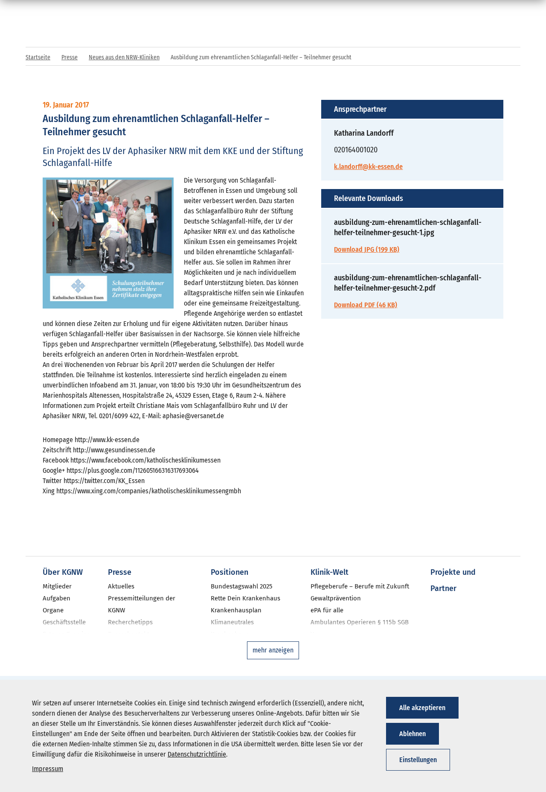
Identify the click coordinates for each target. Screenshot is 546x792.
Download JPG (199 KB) (366, 249)
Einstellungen (418, 760)
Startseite (38, 57)
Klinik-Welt (330, 572)
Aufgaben (56, 598)
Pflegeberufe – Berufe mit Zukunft (360, 586)
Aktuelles (121, 586)
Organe (53, 610)
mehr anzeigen (273, 650)
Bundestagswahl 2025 (242, 586)
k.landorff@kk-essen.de (368, 167)
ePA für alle (327, 610)
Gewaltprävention (336, 598)
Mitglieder (57, 586)
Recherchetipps (130, 622)
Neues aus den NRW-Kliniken (124, 57)
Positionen (229, 572)
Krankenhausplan (236, 610)
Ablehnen (412, 734)
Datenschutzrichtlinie (197, 754)
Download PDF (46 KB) (365, 305)
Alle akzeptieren (422, 708)
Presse (69, 57)
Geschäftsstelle (64, 622)
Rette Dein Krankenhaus (245, 598)
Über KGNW (63, 572)
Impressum (47, 769)
